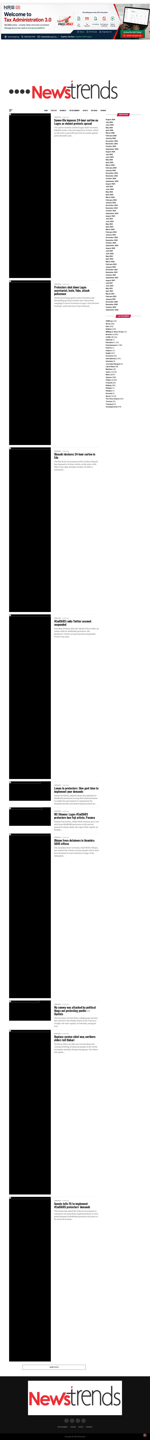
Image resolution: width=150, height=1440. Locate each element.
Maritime (109, 369)
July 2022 (109, 251)
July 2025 (109, 154)
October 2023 (111, 211)
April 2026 (109, 130)
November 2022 (112, 240)
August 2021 (110, 280)
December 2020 (112, 302)
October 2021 (111, 275)
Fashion (109, 348)
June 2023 (110, 221)
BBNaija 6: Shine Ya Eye (114, 332)
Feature (109, 351)
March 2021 (110, 294)
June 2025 (110, 157)
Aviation (109, 329)
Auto (107, 326)
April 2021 (109, 291)
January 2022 (111, 267)
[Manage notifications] (145, 1435)
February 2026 (111, 136)
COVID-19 (109, 337)
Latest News (110, 367)
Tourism (109, 401)
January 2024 (111, 203)
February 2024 (111, 200)
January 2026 (111, 138)
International (111, 359)
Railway (108, 385)
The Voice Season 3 (113, 399)
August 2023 (110, 216)
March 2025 (110, 165)
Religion (109, 388)
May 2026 (109, 128)
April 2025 (109, 162)
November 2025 (112, 144)
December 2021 (112, 270)
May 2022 (109, 256)
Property (109, 383)
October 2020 (111, 307)
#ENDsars (109, 321)
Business (63, 110)
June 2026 (110, 125)
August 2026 (110, 120)
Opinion (103, 110)
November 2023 (112, 208)
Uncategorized (111, 407)
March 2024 (110, 197)
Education (109, 342)
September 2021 (112, 278)
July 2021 (109, 283)
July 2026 (109, 122)
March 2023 (110, 229)
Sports (85, 110)
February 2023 (111, 232)
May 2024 (109, 192)
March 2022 (110, 262)
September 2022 (112, 245)
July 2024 (109, 187)
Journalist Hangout (113, 364)
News (108, 375)
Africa (108, 324)
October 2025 (111, 146)
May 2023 (109, 224)
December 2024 (112, 173)
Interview (109, 361)
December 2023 (112, 205)
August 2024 (110, 184)
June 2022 (110, 254)
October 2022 (111, 243)
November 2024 (112, 176)
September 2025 (112, 149)
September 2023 (112, 213)
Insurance (109, 356)
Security (109, 393)
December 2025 (112, 141)
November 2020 (112, 304)
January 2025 (111, 171)
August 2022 (110, 248)
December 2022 (112, 237)
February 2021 (111, 296)
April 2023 (109, 227)
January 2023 (111, 235)
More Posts (54, 1367)
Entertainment (74, 110)
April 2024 (109, 195)
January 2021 (111, 299)
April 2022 (109, 259)
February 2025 (111, 168)
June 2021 (110, 286)
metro (108, 372)
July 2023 (109, 219)
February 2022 (111, 264)
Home (46, 110)
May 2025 (109, 160)
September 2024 (112, 181)
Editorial (94, 110)
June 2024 (110, 189)
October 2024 (111, 179)
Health (108, 353)
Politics (54, 110)
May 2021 (109, 288)
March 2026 (110, 133)
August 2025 (110, 152)
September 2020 (112, 310)
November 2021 (112, 272)
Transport (109, 404)
